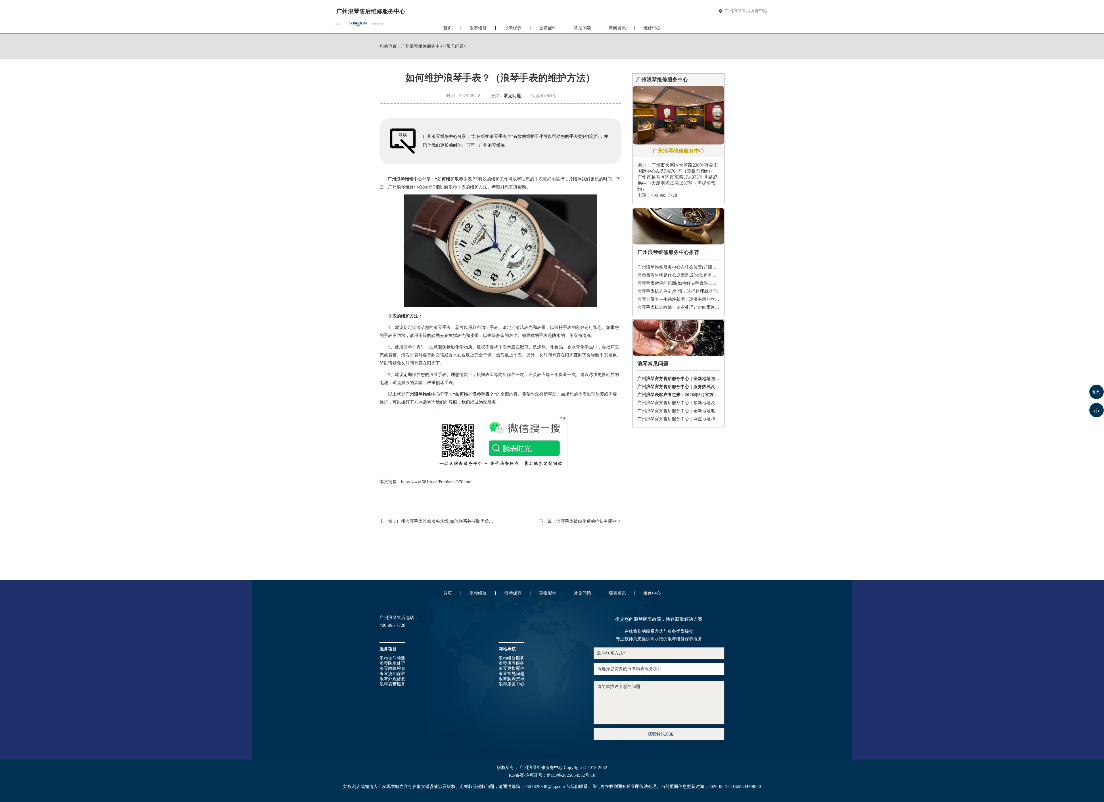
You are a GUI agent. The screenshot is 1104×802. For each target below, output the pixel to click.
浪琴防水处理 (392, 663)
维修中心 (652, 28)
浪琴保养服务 (511, 663)
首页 (447, 28)
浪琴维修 (478, 28)
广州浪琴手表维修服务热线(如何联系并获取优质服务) (448, 521)
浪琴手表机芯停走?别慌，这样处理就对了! (677, 291)
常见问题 (582, 28)
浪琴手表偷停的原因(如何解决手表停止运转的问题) (678, 283)
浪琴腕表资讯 (511, 678)
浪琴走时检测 (392, 658)
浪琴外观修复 (392, 678)
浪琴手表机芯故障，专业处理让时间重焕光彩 (678, 307)
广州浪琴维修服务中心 (422, 46)
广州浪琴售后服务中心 (746, 11)
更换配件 (547, 28)
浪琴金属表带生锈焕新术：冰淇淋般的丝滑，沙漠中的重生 (678, 299)
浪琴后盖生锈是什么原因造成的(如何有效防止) (678, 275)
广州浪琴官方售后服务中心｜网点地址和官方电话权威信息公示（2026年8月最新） (678, 419)
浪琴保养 (513, 28)
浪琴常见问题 (511, 673)
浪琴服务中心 (511, 684)
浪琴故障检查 (392, 668)
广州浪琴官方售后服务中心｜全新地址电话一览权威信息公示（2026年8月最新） (678, 410)
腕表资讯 (617, 593)
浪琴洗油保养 (392, 673)
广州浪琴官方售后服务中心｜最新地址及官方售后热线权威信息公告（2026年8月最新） (678, 402)
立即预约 (552, 408)
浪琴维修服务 (511, 658)
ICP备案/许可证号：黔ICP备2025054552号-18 (552, 775)
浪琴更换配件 (511, 668)
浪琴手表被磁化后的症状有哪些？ (588, 521)
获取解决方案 (661, 734)
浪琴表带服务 (392, 684)
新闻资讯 (617, 28)
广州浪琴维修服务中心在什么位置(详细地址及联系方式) (678, 267)
